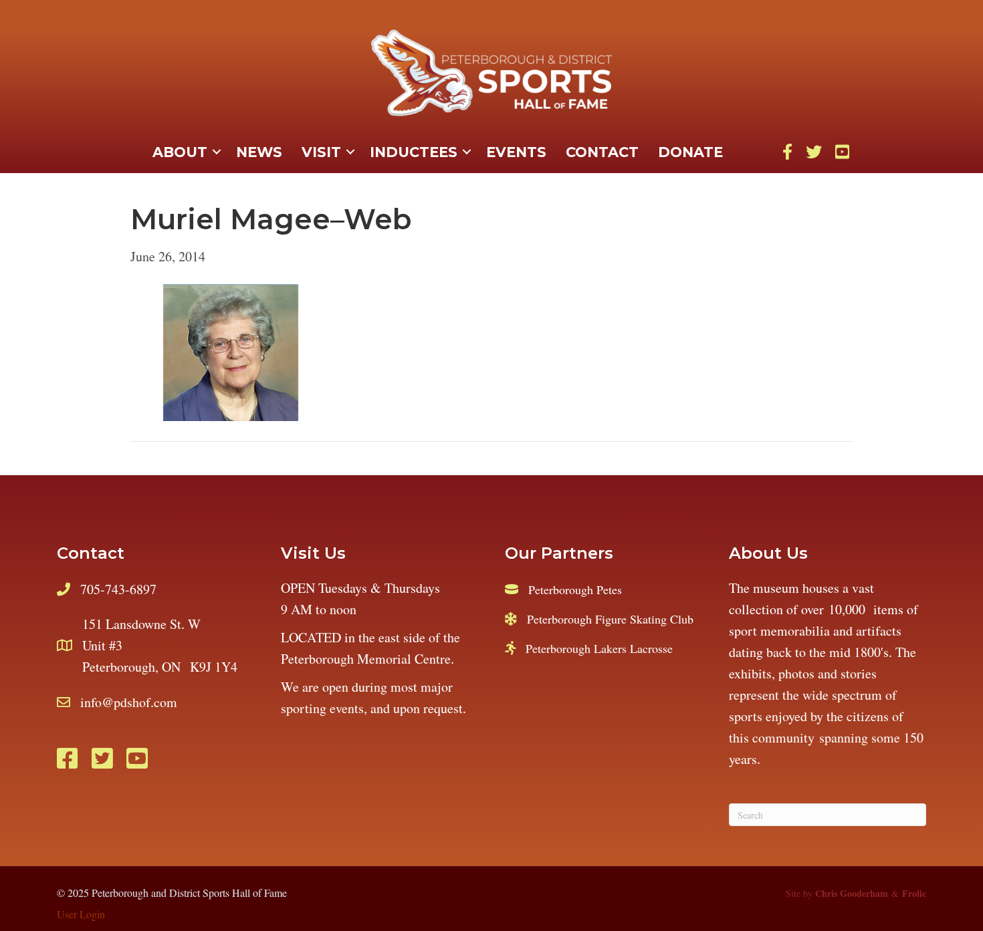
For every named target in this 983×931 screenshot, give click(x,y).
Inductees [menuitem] (413, 152)
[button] (216, 152)
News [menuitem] (259, 152)
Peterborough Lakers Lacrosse (599, 648)
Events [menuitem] (516, 152)
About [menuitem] (179, 152)
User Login (81, 914)
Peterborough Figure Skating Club (610, 619)
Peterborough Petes (575, 589)
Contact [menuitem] (602, 152)
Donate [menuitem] (690, 152)
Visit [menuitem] (321, 152)
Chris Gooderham (851, 893)
